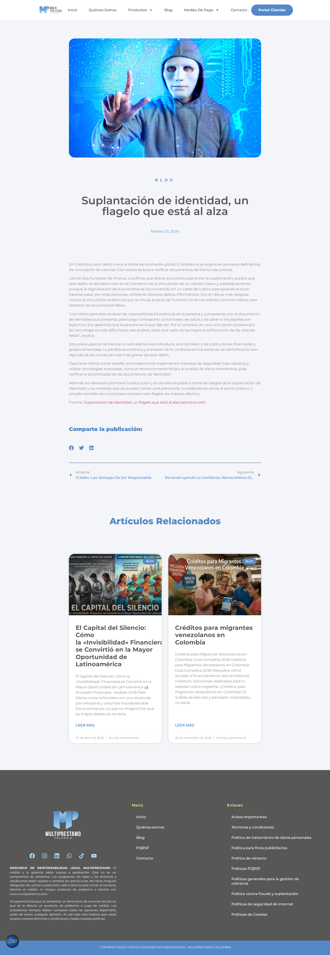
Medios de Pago (198, 10)
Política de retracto (248, 858)
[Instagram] (44, 855)
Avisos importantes (249, 817)
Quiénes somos (102, 10)
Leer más (85, 725)
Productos (137, 10)
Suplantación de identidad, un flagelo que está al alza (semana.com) (144, 402)
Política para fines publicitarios (259, 848)
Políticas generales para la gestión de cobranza (265, 881)
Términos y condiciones (252, 827)
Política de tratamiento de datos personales (271, 837)
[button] (71, 448)
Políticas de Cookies (249, 914)
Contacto (239, 10)
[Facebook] (32, 855)
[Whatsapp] (69, 855)
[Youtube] (93, 855)
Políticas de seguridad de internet (262, 904)
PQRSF (142, 848)
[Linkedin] (56, 855)
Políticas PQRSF (245, 868)
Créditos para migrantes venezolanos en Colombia (214, 635)
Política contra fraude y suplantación (264, 894)
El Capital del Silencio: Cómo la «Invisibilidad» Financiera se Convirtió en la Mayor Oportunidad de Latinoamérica (120, 646)
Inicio (72, 10)
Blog (168, 10)
